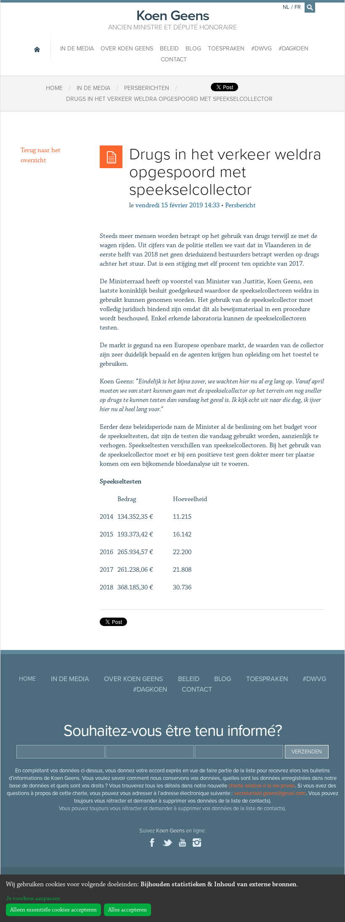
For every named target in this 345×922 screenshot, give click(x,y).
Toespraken (226, 48)
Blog (193, 48)
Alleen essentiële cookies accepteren (53, 910)
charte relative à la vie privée (261, 785)
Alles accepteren (127, 910)
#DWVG (261, 48)
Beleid (169, 48)
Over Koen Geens (127, 48)
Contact (174, 59)
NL (286, 7)
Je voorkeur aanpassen (33, 898)
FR (298, 7)
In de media (77, 48)
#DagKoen (293, 48)
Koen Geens (172, 19)
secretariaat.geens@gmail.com (270, 793)
